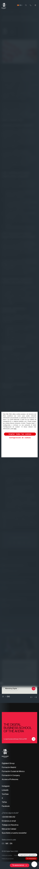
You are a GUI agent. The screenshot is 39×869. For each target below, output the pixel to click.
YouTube (5, 794)
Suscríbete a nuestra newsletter (14, 833)
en (11, 843)
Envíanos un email (9, 821)
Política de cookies (7, 855)
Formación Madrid (9, 767)
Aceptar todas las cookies (20, 434)
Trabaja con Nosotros (10, 825)
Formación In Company (11, 775)
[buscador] (26, 5)
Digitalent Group (8, 763)
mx (7, 843)
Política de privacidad (8, 858)
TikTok (4, 802)
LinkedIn (5, 790)
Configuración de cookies (20, 438)
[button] (31, 697)
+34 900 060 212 (8, 817)
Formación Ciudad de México (13, 771)
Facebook (6, 806)
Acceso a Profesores (10, 779)
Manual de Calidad (9, 829)
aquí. (15, 428)
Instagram (6, 786)
